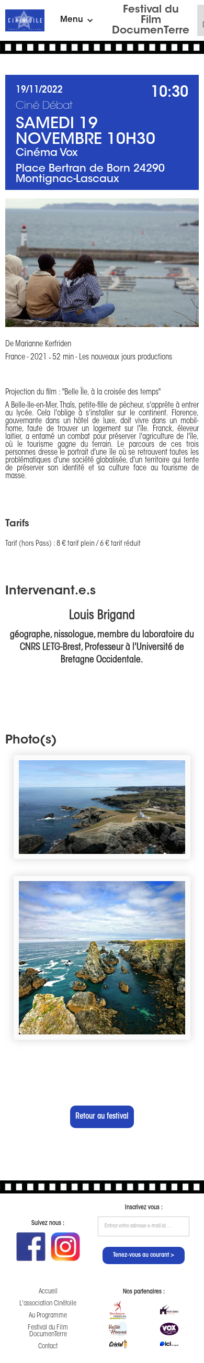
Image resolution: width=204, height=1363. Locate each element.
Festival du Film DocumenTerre (150, 20)
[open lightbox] (102, 263)
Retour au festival (102, 1117)
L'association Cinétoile (47, 1303)
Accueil (48, 1291)
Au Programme (48, 1315)
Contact (48, 1346)
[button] (77, 20)
